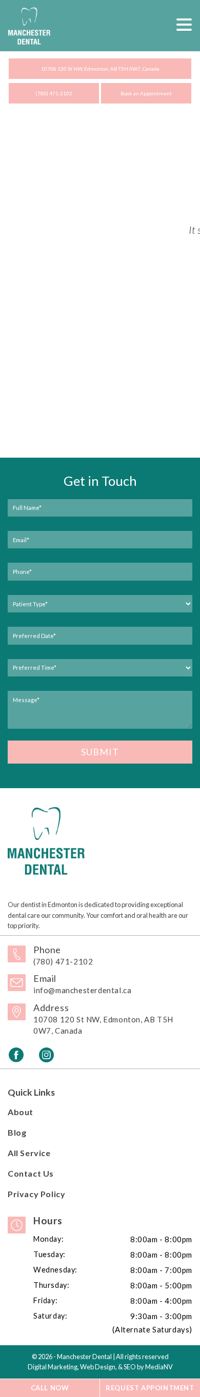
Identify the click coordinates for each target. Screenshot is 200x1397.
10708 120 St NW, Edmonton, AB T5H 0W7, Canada (100, 69)
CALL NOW (50, 1388)
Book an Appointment (146, 93)
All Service (29, 1153)
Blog (17, 1132)
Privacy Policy (36, 1194)
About (20, 1112)
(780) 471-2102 (53, 93)
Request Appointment (150, 1388)
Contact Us (31, 1173)
